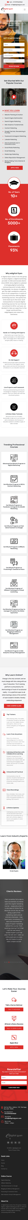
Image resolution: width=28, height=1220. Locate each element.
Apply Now (15, 168)
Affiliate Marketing (6, 1183)
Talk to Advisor (14, 1009)
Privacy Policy (16, 1150)
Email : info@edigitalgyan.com (16, 4)
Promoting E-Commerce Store (9, 1191)
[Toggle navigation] (24, 9)
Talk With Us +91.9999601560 (14, 32)
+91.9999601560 (10, 1113)
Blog (2, 1166)
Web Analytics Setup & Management (11, 1194)
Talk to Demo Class (14, 1028)
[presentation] (1, 857)
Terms (10, 1150)
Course (3, 1163)
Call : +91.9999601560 (15, 2)
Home (2, 1160)
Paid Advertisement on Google (9, 1186)
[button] (5, 962)
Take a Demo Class (14, 706)
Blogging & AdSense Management (10, 1188)
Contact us (4, 1169)
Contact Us (13, 28)
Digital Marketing (5, 1180)
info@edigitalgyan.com (13, 1118)
